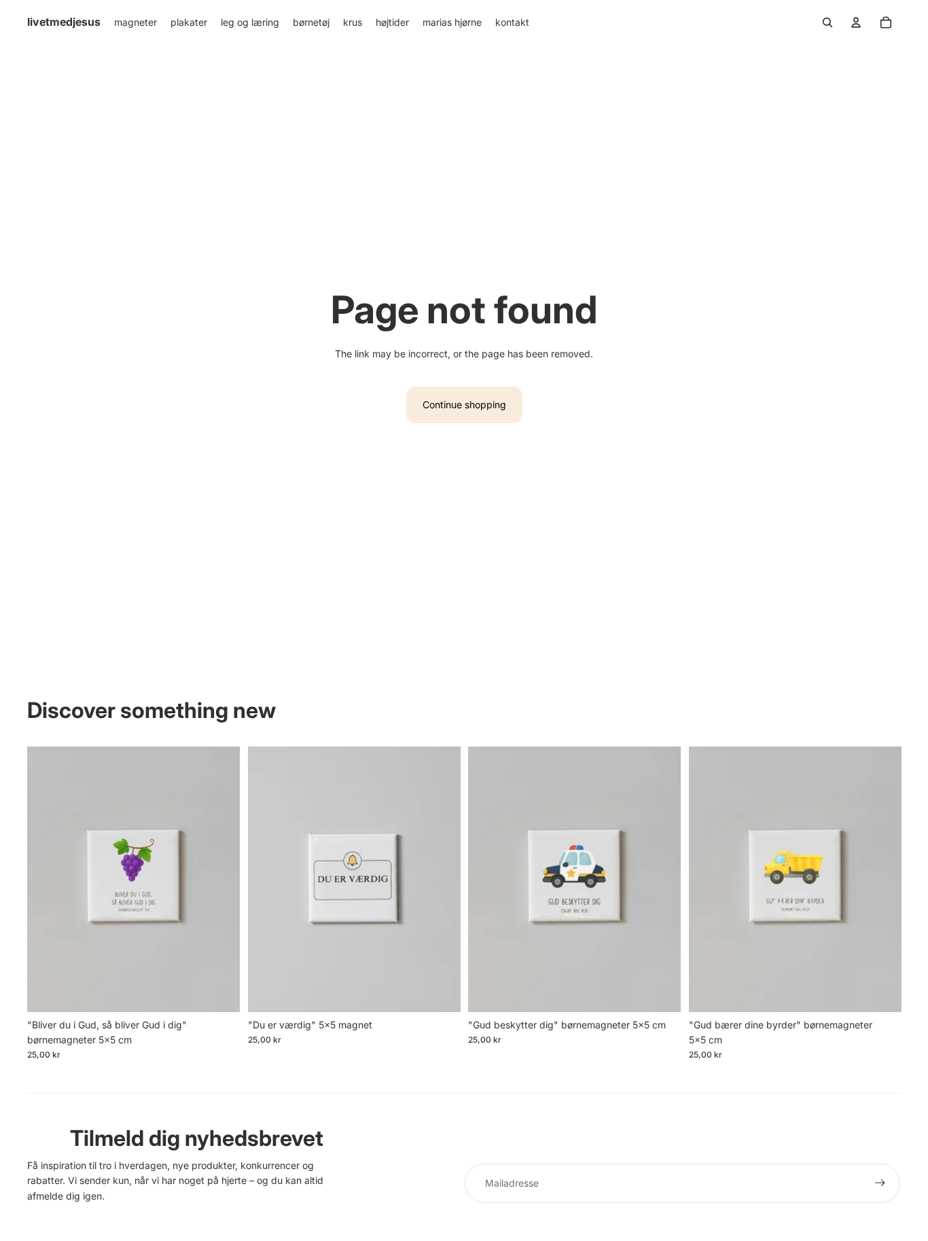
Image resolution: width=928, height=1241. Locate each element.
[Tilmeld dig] (880, 1182)
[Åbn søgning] (827, 22)
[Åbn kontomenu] (856, 22)
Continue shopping (464, 404)
